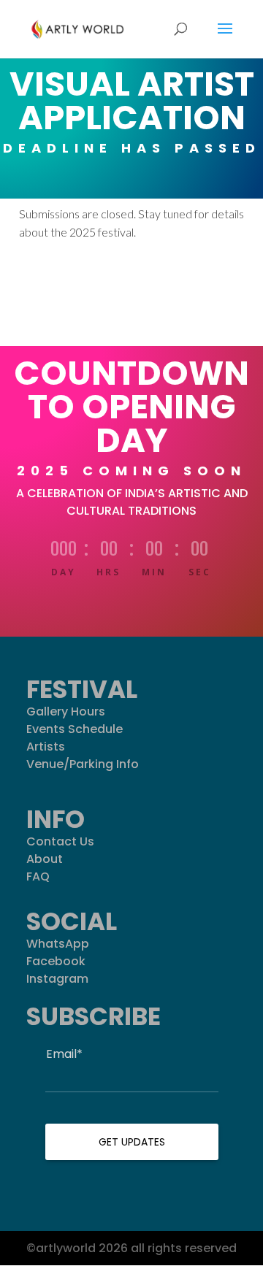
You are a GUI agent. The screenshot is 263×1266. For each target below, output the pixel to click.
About (44, 859)
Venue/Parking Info (82, 764)
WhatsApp (57, 943)
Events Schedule (74, 729)
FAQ (38, 876)
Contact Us (60, 841)
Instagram (57, 978)
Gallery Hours (65, 711)
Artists (45, 746)
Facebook (55, 961)
